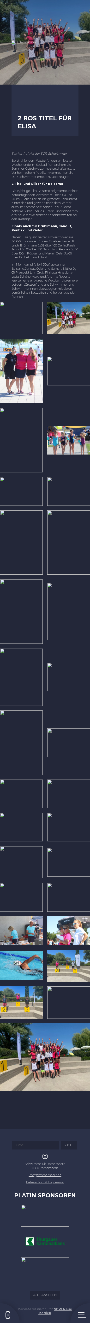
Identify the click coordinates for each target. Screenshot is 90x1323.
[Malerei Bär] (45, 1270)
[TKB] (45, 1243)
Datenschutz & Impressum (45, 1182)
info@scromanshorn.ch (45, 1175)
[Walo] (45, 1217)
